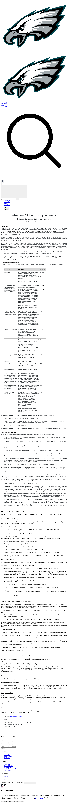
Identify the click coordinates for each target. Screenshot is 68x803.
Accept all (20, 801)
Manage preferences (6, 801)
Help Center (4, 106)
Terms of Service (8, 766)
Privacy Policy (8, 767)
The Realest (4, 102)
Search (3, 748)
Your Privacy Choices (30, 782)
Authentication (8, 756)
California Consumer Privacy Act (12, 769)
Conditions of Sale (9, 770)
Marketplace (4, 103)
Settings (6, 776)
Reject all (14, 801)
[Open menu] (14, 191)
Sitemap (6, 779)
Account (6, 778)
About (2, 105)
